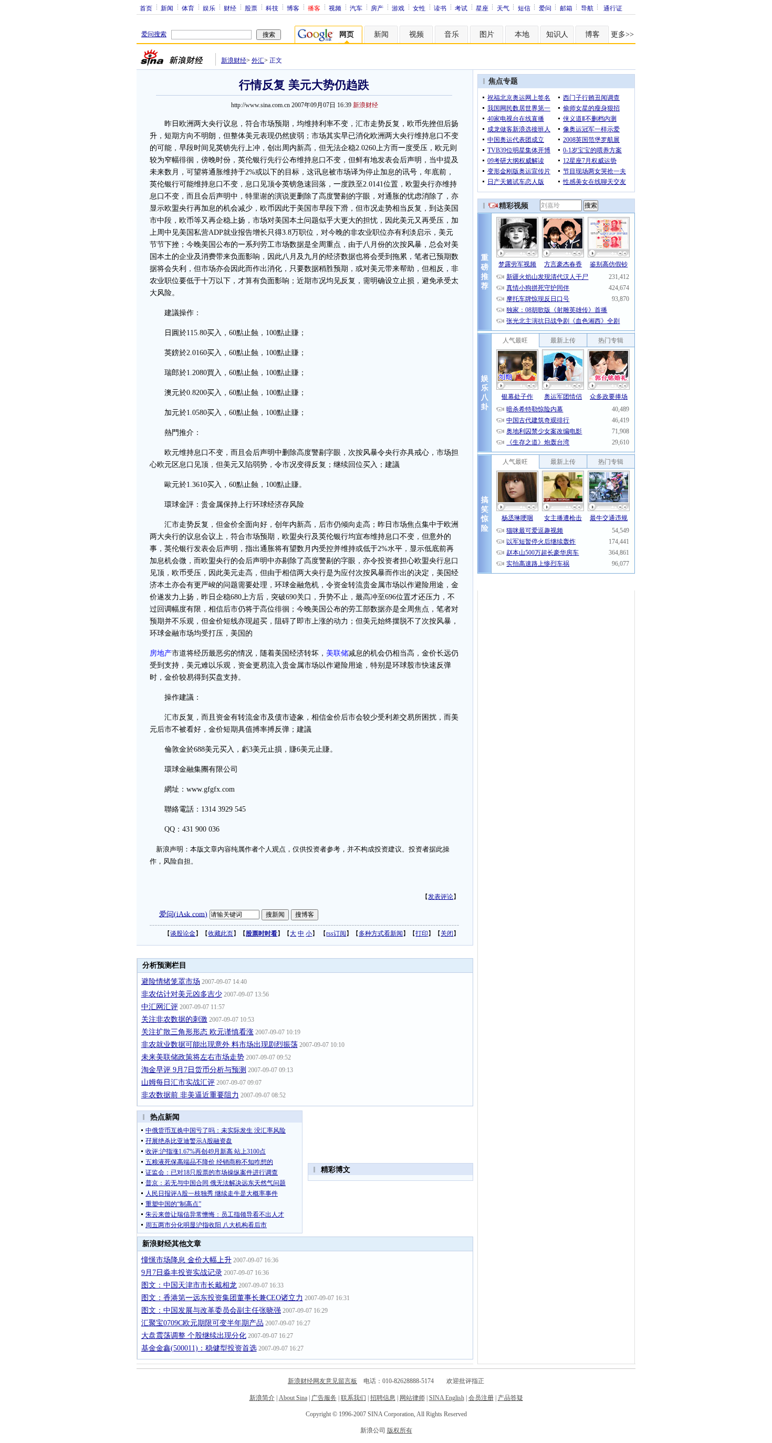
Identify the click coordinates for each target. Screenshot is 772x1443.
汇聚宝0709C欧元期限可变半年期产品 (202, 1323)
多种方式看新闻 (381, 933)
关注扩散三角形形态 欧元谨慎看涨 (197, 1032)
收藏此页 (220, 933)
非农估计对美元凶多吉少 (181, 994)
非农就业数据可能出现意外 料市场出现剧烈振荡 (219, 1044)
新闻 (167, 8)
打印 (421, 933)
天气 (503, 8)
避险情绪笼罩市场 (170, 981)
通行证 (612, 8)
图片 (486, 34)
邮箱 (566, 8)
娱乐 (209, 8)
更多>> (622, 34)
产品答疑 (510, 1398)
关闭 (447, 933)
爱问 (545, 8)
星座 (482, 8)
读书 (440, 8)
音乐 (451, 34)
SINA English (446, 1398)
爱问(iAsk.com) (183, 914)
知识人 (557, 34)
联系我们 (353, 1398)
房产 (377, 8)
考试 (461, 8)
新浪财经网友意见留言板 (322, 1381)
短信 (524, 8)
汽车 (356, 8)
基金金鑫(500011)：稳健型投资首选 (199, 1348)
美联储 (337, 653)
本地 (522, 34)
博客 (293, 8)
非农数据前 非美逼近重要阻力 (190, 1095)
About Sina (293, 1398)
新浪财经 (233, 60)
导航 (587, 8)
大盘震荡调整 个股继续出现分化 (193, 1336)
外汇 (258, 60)
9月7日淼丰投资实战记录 (181, 1272)
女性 (419, 8)
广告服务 (324, 1398)
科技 (272, 8)
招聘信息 (382, 1398)
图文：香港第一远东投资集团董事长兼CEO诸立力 (222, 1298)
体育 (188, 8)
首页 (146, 8)
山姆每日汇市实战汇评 (178, 1082)
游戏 (398, 8)
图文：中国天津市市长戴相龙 (189, 1285)
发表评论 (440, 896)
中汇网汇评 (159, 1007)
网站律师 (412, 1398)
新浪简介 (262, 1398)
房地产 (161, 653)
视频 (335, 8)
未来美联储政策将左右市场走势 (192, 1057)
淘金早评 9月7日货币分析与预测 (193, 1070)
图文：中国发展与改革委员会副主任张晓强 (211, 1310)
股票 (251, 8)
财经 (230, 8)
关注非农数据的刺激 (174, 1019)
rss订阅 (336, 933)
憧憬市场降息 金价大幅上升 (186, 1260)
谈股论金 (182, 933)
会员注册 (481, 1398)
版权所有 (399, 1430)
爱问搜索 (153, 34)
